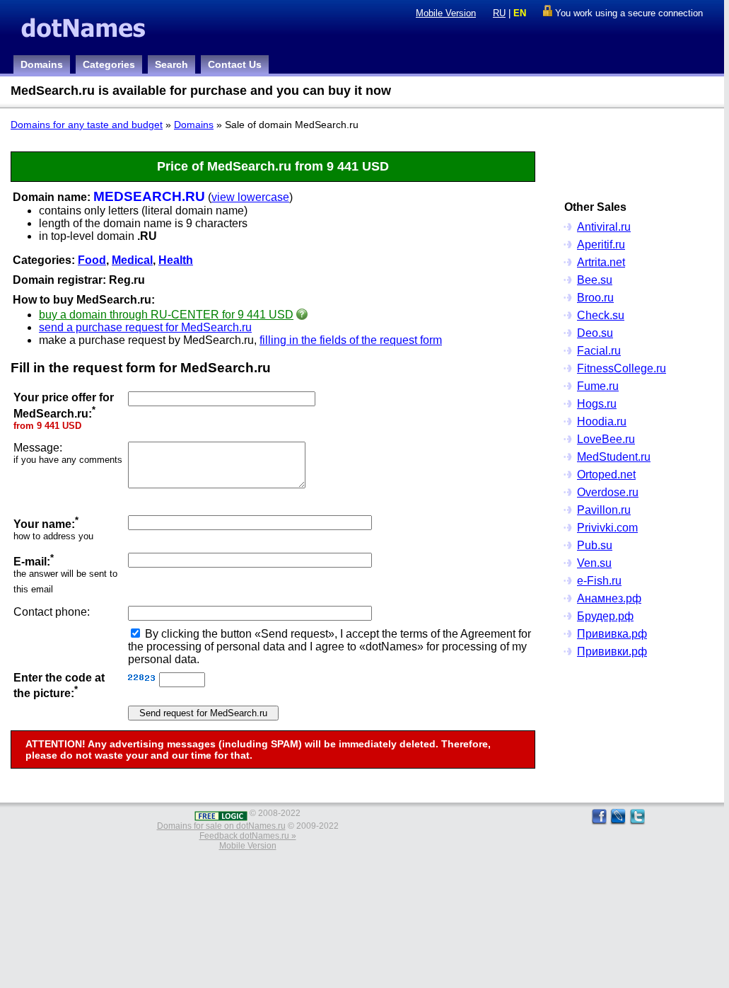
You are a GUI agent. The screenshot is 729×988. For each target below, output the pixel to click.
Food (92, 260)
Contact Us (235, 64)
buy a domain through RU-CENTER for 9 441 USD (166, 315)
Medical (132, 260)
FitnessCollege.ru (621, 368)
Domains (42, 64)
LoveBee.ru (606, 439)
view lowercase (250, 197)
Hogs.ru (597, 404)
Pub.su (594, 545)
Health (175, 260)
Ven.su (594, 563)
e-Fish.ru (599, 581)
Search (171, 64)
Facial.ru (599, 351)
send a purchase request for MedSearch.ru (145, 327)
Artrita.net (601, 262)
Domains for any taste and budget (87, 124)
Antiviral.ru (604, 227)
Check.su (600, 315)
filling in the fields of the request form (350, 340)
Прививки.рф (612, 651)
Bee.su (594, 280)
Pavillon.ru (604, 510)
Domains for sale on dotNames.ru (221, 826)
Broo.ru (595, 298)
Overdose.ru (607, 492)
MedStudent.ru (614, 457)
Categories (109, 64)
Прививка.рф (612, 634)
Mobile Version (446, 13)
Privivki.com (607, 528)
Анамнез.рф (609, 598)
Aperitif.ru (601, 245)
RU (499, 13)
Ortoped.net (606, 475)
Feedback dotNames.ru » (247, 836)
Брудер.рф (605, 616)
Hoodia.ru (601, 421)
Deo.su (595, 333)
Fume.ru (598, 386)
